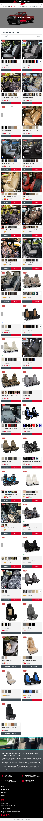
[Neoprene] (11, 116)
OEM (26, 395)
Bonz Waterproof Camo (9, 527)
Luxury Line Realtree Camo (9, 262)
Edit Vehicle (22, 20)
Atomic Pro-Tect (28, 163)
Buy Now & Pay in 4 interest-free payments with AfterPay (30, 6)
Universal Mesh (7, 627)
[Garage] (38, 4)
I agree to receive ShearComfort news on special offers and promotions (11, 812)
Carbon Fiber (28, 694)
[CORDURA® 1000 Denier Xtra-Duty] (11, 149)
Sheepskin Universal (29, 660)
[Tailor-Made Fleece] (32, 480)
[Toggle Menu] (1, 4)
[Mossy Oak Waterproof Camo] (11, 380)
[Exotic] (32, 182)
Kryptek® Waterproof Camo (10, 97)
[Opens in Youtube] (9, 815)
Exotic (26, 196)
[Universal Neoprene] (32, 612)
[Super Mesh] (11, 447)
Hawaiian (27, 428)
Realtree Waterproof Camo (31, 229)
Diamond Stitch (7, 362)
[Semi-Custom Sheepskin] (32, 116)
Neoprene (6, 130)
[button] (5, 36)
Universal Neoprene (29, 627)
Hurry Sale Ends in (9, 6)
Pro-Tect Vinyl (7, 329)
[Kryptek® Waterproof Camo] (11, 82)
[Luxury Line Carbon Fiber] (11, 413)
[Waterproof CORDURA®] (11, 49)
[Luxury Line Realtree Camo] (11, 248)
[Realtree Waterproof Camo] (32, 215)
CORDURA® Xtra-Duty (8, 163)
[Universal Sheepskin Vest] (11, 713)
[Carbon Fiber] (32, 679)
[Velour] (32, 579)
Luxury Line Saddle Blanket (31, 296)
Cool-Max (27, 362)
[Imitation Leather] (32, 248)
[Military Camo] (11, 546)
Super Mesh (6, 461)
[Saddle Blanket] (32, 82)
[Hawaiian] (32, 413)
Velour (27, 594)
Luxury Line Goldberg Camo (31, 527)
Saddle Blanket (28, 97)
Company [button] (3, 786)
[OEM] (32, 380)
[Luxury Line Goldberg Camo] (32, 513)
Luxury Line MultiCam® (30, 560)
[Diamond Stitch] (11, 347)
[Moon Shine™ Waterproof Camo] (32, 447)
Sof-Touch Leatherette (9, 296)
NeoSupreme (28, 64)
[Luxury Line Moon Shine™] (11, 480)
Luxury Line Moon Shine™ (9, 494)
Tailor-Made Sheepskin (9, 196)
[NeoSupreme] (32, 49)
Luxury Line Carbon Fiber (9, 428)
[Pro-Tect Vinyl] (11, 314)
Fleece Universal (7, 694)
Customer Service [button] (5, 789)
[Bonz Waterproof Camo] (11, 513)
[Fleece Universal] (11, 679)
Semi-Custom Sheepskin (30, 130)
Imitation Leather (29, 262)
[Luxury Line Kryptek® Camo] (11, 215)
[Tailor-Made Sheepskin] (11, 182)
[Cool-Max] (32, 347)
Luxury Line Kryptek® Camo (10, 229)
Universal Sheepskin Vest (9, 727)
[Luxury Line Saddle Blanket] (32, 281)
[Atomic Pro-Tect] (32, 149)
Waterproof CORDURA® (9, 64)
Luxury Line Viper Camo (9, 594)
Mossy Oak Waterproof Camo (10, 395)
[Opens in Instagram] (4, 815)
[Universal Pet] (11, 646)
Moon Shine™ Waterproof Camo (32, 461)
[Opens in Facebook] (2, 815)
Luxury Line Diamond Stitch (31, 329)
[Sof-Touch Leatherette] (11, 281)
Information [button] (4, 792)
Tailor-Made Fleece (29, 494)
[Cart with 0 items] (41, 4)
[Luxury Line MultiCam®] (32, 546)
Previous (1, 6)
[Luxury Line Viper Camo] (11, 579)
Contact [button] (3, 795)
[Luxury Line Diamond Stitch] (32, 314)
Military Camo (7, 560)
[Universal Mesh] (11, 612)
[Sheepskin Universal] (32, 646)
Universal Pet (7, 660)
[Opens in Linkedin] (6, 815)
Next (41, 6)
